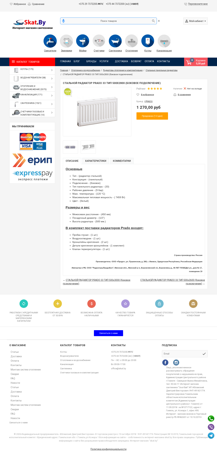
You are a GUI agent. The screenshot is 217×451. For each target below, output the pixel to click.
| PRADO (148, 101)
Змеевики (66, 50)
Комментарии (122, 161)
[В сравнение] (182, 94)
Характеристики (95, 161)
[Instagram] (176, 362)
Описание (72, 161)
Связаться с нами (108, 333)
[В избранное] (145, 94)
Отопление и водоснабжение (75, 360)
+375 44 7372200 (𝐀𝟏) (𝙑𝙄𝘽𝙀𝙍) (122, 4)
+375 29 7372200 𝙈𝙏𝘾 (91, 4)
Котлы (147, 50)
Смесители (50, 50)
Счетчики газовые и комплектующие (79, 372)
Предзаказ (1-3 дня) (152, 116)
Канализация (164, 50)
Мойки (82, 50)
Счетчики (99, 50)
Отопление (131, 50)
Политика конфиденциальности (108, 449)
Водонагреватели (69, 356)
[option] (70, 147)
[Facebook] (165, 362)
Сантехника (115, 50)
